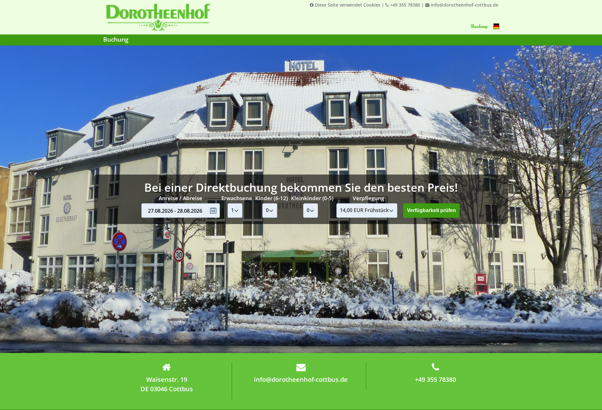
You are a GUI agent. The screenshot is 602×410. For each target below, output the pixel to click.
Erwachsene (236, 198)
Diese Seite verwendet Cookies (347, 5)
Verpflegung (368, 198)
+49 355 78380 (404, 5)
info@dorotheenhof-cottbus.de (464, 5)
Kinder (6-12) (271, 198)
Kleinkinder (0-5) (312, 198)
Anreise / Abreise (180, 198)
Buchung (478, 26)
